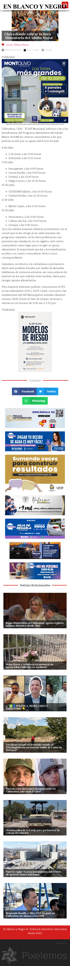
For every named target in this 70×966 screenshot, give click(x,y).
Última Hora (20, 44)
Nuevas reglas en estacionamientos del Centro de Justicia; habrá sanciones (33, 873)
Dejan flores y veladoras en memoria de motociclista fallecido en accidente (29, 665)
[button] (24, 391)
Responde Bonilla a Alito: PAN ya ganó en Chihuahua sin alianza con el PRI (30, 914)
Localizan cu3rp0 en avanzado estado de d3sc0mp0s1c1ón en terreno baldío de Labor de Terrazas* (34, 747)
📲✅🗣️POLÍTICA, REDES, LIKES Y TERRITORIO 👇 (27, 707)
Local (9, 44)
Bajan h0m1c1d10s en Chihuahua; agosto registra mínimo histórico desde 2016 (35, 624)
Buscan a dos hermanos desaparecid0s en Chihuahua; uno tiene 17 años (31, 790)
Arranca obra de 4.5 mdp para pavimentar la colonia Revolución (32, 831)
